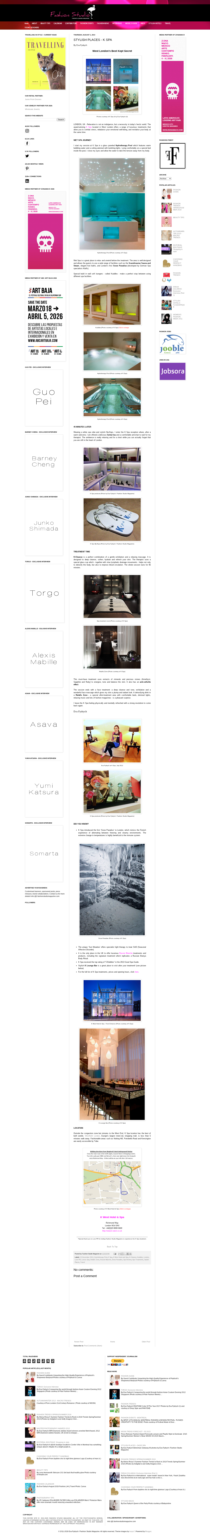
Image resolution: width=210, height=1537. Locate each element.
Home (26, 23)
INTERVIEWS (117, 23)
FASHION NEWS (103, 23)
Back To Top (112, 1247)
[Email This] (119, 1253)
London (146, 1257)
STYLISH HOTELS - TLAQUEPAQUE (179, 304)
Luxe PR (78, 1259)
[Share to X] (125, 1253)
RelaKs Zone (94, 1259)
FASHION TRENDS (177, 274)
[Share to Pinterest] (130, 1253)
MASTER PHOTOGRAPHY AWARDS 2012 (53, 1428)
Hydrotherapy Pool (100, 1257)
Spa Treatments (137, 1259)
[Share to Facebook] (127, 1253)
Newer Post (78, 1342)
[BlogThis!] (122, 1253)
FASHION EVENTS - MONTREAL (134, 1418)
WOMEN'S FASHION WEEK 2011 (177, 317)
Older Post (146, 1342)
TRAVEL (168, 23)
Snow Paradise (117, 1259)
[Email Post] (115, 1254)
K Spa (110, 1257)
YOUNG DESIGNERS (32, 28)
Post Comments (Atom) (93, 1346)
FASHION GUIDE (177, 191)
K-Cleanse (132, 1257)
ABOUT (34, 23)
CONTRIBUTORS (71, 23)
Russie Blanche (105, 1259)
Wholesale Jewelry (32, 109)
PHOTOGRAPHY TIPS (45, 1498)
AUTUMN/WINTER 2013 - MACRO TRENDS (178, 234)
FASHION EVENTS (87, 23)
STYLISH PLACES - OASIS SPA (133, 1445)
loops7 (132, 1531)
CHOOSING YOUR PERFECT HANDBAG (177, 262)
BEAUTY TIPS (45, 23)
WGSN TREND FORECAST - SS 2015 (136, 1432)
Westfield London (92, 1136)
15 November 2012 (86, 1257)
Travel (82, 1262)
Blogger (148, 1531)
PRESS (143, 23)
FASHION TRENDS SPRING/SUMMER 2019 (178, 207)
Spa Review (127, 1259)
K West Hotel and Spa (120, 1257)
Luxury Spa (86, 1259)
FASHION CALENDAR (45, 1484)
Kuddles (140, 1257)
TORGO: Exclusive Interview (48, 1387)
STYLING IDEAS (127, 1501)
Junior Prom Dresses (33, 99)
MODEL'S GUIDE (131, 23)
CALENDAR (58, 23)
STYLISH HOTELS (155, 23)
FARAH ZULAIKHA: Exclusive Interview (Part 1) (178, 291)
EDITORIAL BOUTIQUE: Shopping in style (178, 248)
